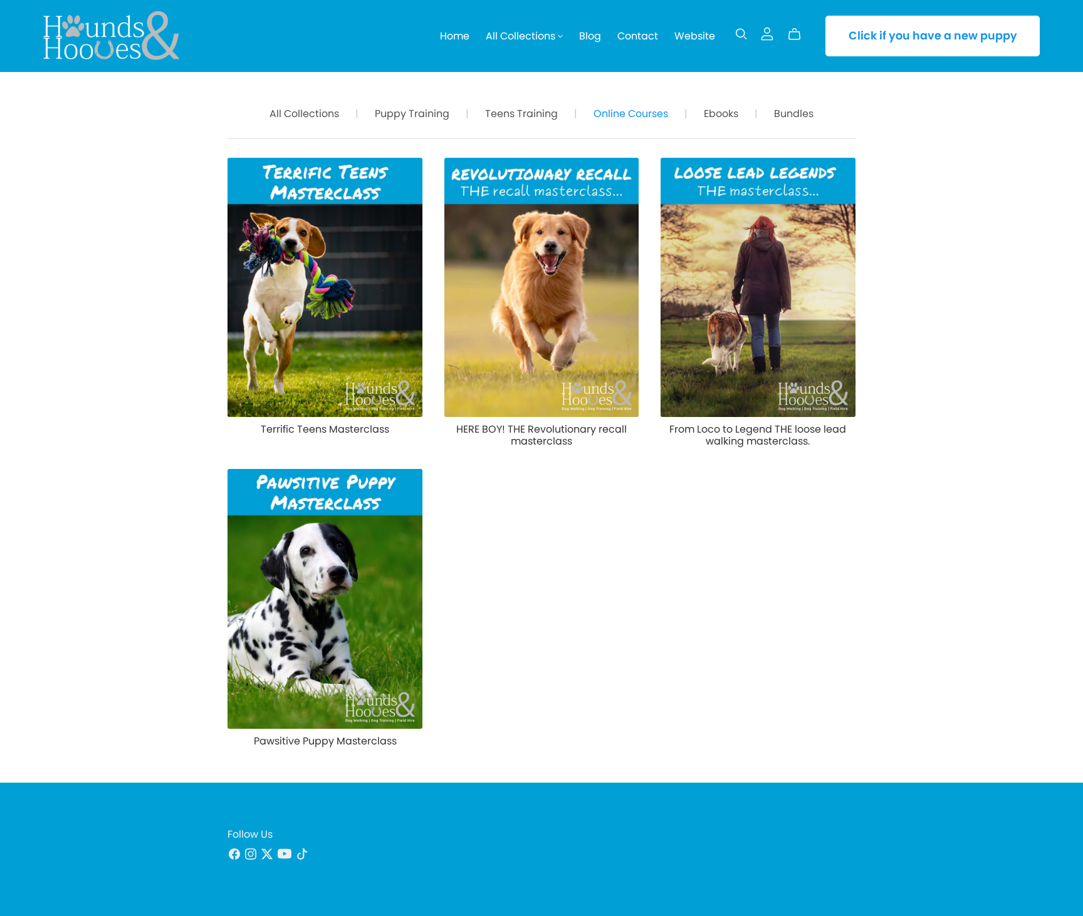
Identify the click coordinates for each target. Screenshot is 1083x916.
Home (454, 36)
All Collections (522, 36)
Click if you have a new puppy (933, 35)
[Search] (741, 34)
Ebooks (721, 114)
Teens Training (521, 114)
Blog (590, 36)
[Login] (767, 33)
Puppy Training (412, 114)
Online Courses (631, 114)
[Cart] (799, 34)
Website (694, 36)
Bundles (794, 114)
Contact (637, 36)
